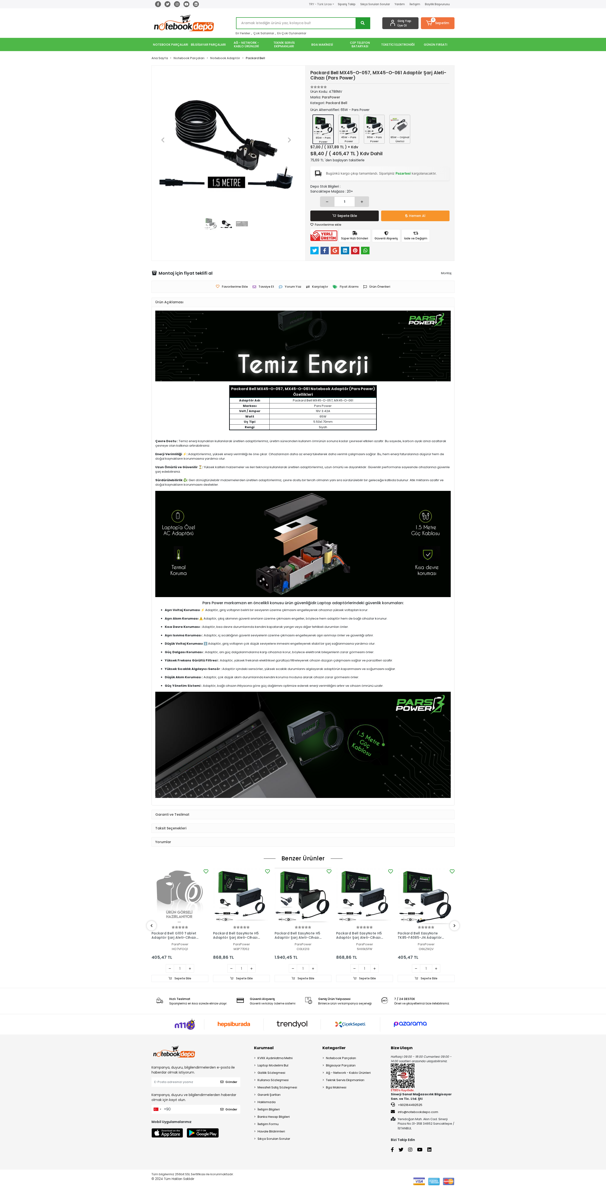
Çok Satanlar (263, 33)
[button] (438, 23)
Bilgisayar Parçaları (341, 1065)
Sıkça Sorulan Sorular (375, 4)
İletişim (415, 4)
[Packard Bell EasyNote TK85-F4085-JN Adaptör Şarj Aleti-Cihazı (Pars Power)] (426, 896)
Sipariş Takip (347, 4)
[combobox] (157, 1109)
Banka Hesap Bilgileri (274, 1116)
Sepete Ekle (347, 215)
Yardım (400, 4)
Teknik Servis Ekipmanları (345, 1080)
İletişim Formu (268, 1124)
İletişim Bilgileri (269, 1109)
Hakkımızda (267, 1102)
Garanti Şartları (269, 1094)
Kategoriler (334, 1048)
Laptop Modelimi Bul (273, 1065)
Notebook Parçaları (341, 1058)
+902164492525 (409, 1105)
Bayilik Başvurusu (437, 4)
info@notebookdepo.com (418, 1112)
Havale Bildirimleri (271, 1131)
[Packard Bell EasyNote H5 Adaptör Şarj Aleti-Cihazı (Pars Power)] (241, 896)
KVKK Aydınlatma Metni (275, 1058)
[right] (454, 925)
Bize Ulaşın (402, 1048)
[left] (151, 925)
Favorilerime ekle (327, 224)
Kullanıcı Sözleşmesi (273, 1080)
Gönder (231, 1082)
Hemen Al (417, 215)
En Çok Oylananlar (291, 33)
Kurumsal (264, 1048)
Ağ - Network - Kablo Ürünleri (348, 1072)
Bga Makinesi (336, 1087)
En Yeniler (243, 33)
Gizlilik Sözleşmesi (271, 1072)
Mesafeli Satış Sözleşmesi (277, 1087)
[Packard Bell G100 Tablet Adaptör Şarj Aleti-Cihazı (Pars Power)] (180, 896)
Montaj (446, 273)
